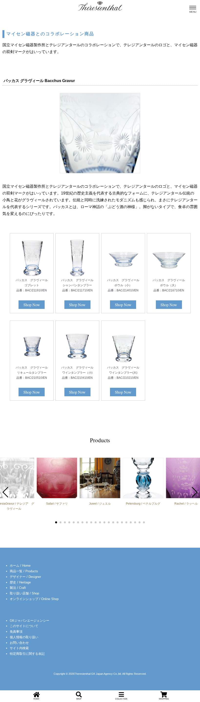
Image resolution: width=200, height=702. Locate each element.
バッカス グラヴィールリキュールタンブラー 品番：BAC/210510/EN (32, 372)
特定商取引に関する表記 (27, 654)
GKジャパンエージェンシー (29, 620)
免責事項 (16, 631)
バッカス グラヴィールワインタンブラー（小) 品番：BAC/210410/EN (77, 372)
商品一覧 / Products (24, 571)
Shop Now (31, 304)
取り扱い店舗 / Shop (24, 593)
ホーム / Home (20, 565)
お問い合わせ (19, 643)
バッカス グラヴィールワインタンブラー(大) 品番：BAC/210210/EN (123, 372)
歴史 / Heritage (20, 582)
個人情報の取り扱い (24, 637)
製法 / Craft (18, 588)
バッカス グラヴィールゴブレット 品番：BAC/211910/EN (32, 285)
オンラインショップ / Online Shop (34, 599)
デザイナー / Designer (25, 577)
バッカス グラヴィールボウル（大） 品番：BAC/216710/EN (169, 285)
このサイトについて (24, 626)
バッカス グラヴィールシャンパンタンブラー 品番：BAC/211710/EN (77, 285)
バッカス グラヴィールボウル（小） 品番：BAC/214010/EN (123, 285)
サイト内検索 (19, 648)
